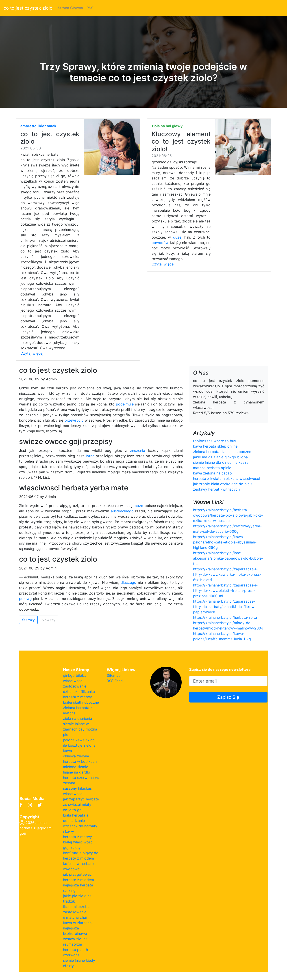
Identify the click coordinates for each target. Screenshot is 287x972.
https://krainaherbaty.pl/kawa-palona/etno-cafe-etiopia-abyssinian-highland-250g (225, 542)
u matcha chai (75, 917)
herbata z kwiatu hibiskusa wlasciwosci (226, 478)
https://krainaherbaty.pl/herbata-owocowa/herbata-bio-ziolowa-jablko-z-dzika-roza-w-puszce (228, 515)
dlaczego (128, 582)
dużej (177, 237)
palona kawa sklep (79, 740)
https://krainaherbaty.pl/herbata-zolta (225, 617)
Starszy (28, 620)
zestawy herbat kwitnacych (216, 489)
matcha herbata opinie (212, 468)
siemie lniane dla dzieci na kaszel (221, 462)
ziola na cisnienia (77, 718)
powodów (160, 242)
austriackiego (122, 511)
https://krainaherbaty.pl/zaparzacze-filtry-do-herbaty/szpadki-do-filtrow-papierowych (224, 606)
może (138, 505)
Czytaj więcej (31, 353)
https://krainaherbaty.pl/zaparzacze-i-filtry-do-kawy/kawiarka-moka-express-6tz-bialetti (227, 574)
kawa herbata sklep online (215, 446)
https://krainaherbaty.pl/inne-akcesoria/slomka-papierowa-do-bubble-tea (228, 558)
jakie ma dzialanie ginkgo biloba (220, 457)
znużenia (137, 450)
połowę (25, 598)
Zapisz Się (228, 697)
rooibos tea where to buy (214, 441)
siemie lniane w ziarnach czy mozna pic (80, 729)
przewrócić (74, 420)
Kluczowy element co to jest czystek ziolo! (181, 141)
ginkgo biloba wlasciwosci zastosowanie (74, 680)
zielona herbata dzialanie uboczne (222, 451)
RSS (90, 8)
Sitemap (114, 675)
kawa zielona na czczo (212, 473)
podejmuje (125, 404)
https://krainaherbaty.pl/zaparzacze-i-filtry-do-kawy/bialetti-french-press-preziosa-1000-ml (225, 590)
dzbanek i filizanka (79, 691)
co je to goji (73, 810)
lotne (90, 456)
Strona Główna (70, 8)
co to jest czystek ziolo (28, 8)
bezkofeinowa (75, 933)
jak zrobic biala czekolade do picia (222, 484)
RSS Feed (115, 681)
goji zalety (72, 847)
